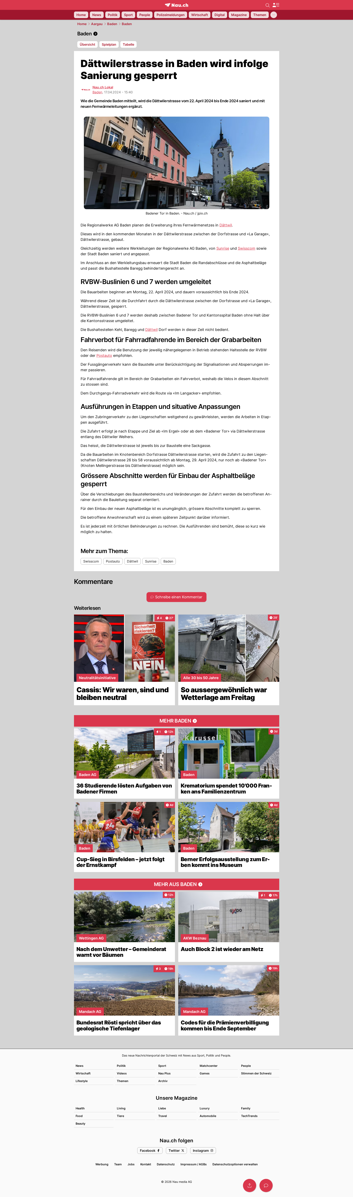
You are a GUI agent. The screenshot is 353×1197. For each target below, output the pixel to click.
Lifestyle (82, 1081)
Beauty (80, 1123)
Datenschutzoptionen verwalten (235, 1164)
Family (245, 1108)
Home (82, 24)
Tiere (120, 1116)
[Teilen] (249, 1185)
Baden (112, 24)
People (246, 1065)
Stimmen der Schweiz (256, 1073)
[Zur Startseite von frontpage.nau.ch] (176, 5)
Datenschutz (166, 1164)
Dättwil (225, 225)
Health (80, 1108)
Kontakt (145, 1164)
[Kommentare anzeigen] (266, 1185)
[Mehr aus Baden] (176, 884)
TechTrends (249, 1116)
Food (79, 1116)
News (79, 1065)
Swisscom (246, 248)
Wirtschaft (83, 1073)
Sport (162, 1065)
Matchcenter (209, 1065)
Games (205, 1073)
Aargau (97, 24)
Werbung (101, 1164)
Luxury (205, 1108)
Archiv (163, 1081)
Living (121, 1108)
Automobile (208, 1116)
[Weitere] (273, 15)
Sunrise (222, 248)
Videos (122, 1073)
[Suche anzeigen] (268, 4)
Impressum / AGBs (194, 1164)
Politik (121, 1065)
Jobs (131, 1164)
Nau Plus (164, 1073)
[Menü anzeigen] (275, 5)
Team (118, 1164)
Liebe (162, 1108)
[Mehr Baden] (176, 721)
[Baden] (176, 33)
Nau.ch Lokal (103, 87)
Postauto (104, 355)
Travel (162, 1116)
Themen (122, 1081)
